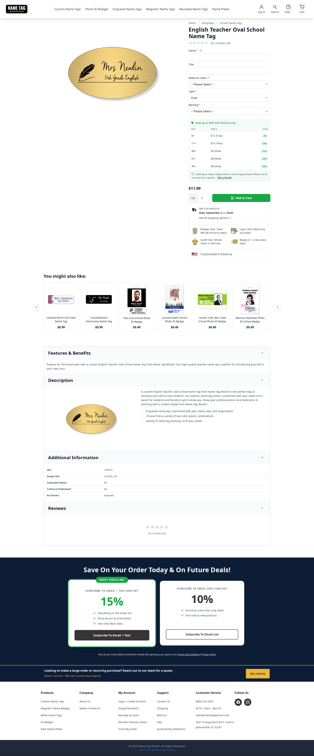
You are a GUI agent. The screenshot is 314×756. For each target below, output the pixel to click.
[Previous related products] (36, 307)
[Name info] (201, 50)
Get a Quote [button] (225, 177)
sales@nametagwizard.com (212, 715)
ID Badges (47, 722)
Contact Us (163, 701)
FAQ (159, 722)
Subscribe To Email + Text (111, 635)
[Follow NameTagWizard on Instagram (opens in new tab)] (247, 702)
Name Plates (221, 9)
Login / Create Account (132, 701)
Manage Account (128, 715)
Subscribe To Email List (202, 634)
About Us (84, 701)
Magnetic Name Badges (55, 708)
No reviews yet (220, 43)
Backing (194, 105)
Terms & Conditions (151, 749)
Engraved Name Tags (127, 9)
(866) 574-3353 (204, 701)
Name (193, 50)
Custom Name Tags (67, 9)
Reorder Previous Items (132, 722)
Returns (162, 715)
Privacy (170, 749)
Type (193, 91)
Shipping (162, 708)
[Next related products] (278, 307)
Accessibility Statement (171, 729)
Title (191, 64)
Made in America (89, 708)
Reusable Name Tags (193, 9)
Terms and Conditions (189, 654)
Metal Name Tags (51, 715)
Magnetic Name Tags (160, 9)
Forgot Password (128, 708)
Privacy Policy (209, 654)
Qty (193, 198)
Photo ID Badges (96, 9)
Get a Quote (257, 673)
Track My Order (127, 729)
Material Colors (199, 78)
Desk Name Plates (52, 729)
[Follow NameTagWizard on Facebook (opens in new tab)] (238, 702)
